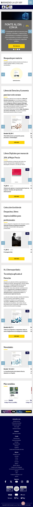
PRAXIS (16, 471)
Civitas (16, 458)
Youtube (16, 481)
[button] (3, 74)
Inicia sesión (3, 7)
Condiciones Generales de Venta (16, 449)
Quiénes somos (16, 421)
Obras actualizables (16, 440)
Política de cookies (16, 425)
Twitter (11, 481)
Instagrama (22, 481)
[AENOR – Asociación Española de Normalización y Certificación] (16, 491)
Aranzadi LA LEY (16, 454)
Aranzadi (16, 456)
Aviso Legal (16, 426)
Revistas (16, 442)
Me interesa (16, 46)
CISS (17, 472)
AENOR (16, 476)
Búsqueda (10, 7)
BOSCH (16, 463)
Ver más (16, 142)
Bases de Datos (16, 444)
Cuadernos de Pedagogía (16, 467)
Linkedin (27, 481)
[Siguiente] (30, 31)
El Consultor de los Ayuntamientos (16, 469)
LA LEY (16, 459)
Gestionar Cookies (16, 428)
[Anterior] (3, 31)
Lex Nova (16, 461)
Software (16, 445)
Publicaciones (16, 438)
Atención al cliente (16, 433)
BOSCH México (16, 465)
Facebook (5, 481)
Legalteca (16, 447)
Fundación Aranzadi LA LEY (16, 474)
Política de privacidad (16, 423)
